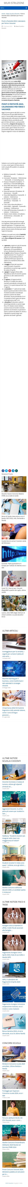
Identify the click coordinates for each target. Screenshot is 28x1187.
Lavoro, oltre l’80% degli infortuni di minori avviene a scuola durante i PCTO (13, 615)
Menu (2, 8)
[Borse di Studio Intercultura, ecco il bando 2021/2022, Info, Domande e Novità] (14, 507)
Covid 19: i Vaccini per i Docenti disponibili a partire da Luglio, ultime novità (14, 590)
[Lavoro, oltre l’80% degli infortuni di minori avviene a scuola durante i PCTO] (14, 603)
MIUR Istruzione (14, 3)
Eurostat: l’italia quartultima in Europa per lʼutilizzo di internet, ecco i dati (14, 565)
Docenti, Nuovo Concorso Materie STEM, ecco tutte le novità (13, 495)
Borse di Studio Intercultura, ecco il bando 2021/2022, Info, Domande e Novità (13, 518)
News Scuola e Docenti (13, 14)
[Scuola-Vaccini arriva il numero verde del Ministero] (14, 531)
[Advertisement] (14, 45)
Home (3, 14)
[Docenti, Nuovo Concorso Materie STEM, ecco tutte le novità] (14, 484)
